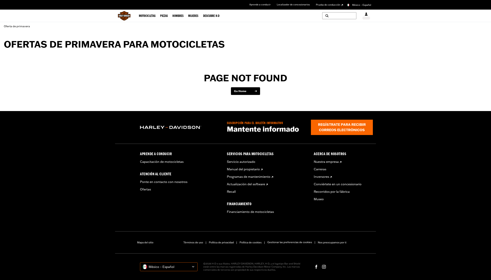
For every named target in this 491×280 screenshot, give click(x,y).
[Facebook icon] (316, 266)
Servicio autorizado (241, 162)
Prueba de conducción (328, 4)
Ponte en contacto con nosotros (163, 182)
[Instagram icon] (324, 266)
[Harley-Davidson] (180, 127)
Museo (319, 199)
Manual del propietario (243, 169)
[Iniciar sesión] (366, 16)
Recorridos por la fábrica (332, 192)
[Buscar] (339, 15)
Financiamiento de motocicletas (250, 212)
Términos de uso (193, 242)
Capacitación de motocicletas (162, 162)
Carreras (320, 169)
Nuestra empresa (326, 162)
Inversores (321, 177)
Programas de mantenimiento (248, 177)
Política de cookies (251, 242)
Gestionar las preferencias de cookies (289, 242)
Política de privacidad (221, 242)
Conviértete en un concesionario (338, 184)
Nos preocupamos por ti (332, 242)
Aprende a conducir (260, 4)
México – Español (361, 4)
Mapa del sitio (145, 242)
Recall (231, 192)
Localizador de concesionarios (293, 4)
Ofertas (145, 189)
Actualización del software (246, 184)
